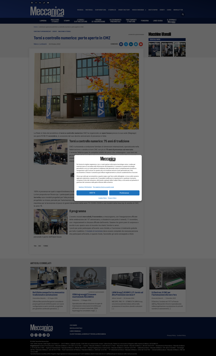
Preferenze (124, 193)
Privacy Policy (112, 198)
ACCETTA (92, 193)
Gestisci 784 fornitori (85, 187)
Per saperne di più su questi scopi (103, 187)
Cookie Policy (102, 198)
